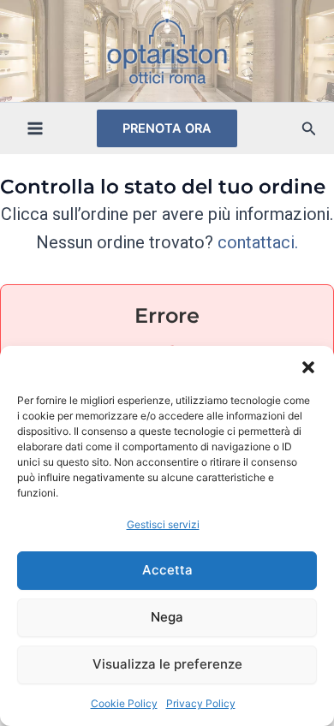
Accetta (167, 570)
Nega (167, 617)
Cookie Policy (124, 703)
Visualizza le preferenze (167, 664)
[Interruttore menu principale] (35, 128)
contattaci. (258, 242)
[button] (308, 367)
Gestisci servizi (163, 524)
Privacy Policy (201, 703)
